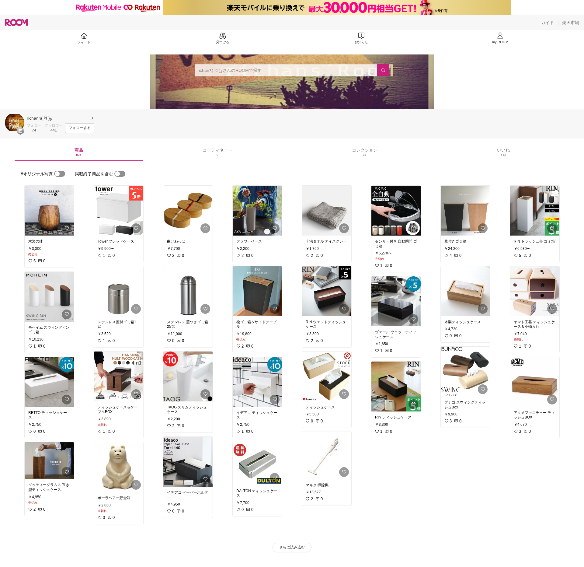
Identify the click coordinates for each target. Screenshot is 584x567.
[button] (14, 122)
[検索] (383, 70)
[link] (49, 211)
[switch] (59, 174)
